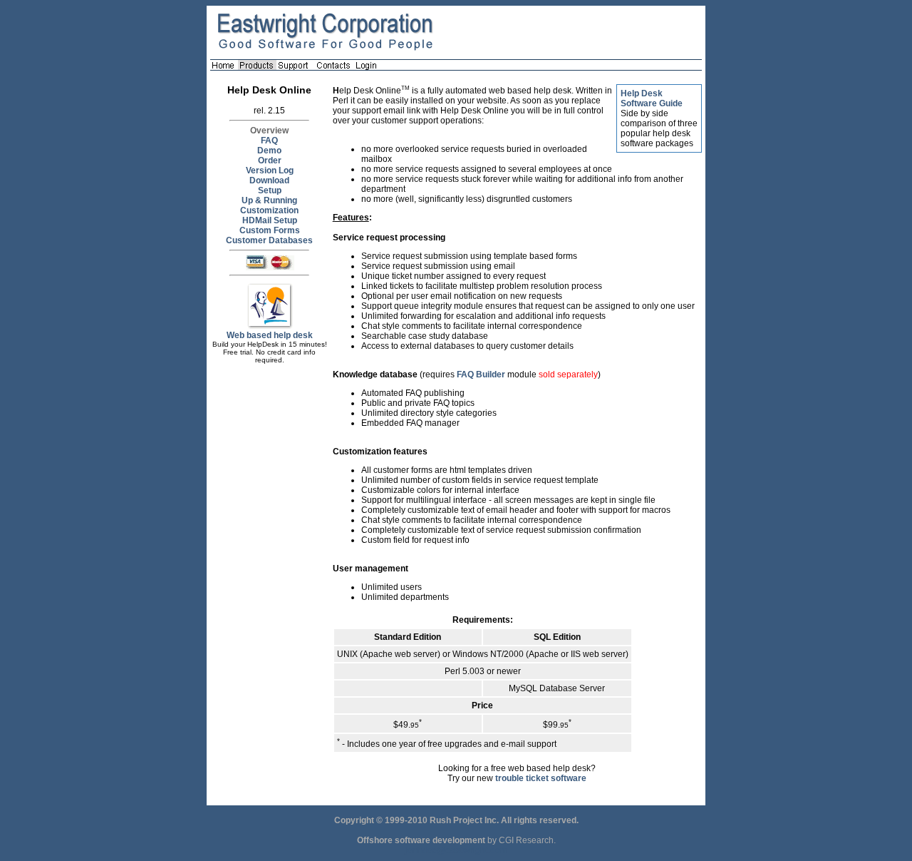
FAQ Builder (481, 374)
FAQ (269, 141)
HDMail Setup (269, 220)
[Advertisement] (269, 588)
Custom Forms (269, 230)
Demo (269, 151)
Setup (269, 190)
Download (269, 180)
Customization (269, 210)
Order (269, 160)
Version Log (270, 170)
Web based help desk (270, 335)
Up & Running (269, 200)
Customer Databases (269, 240)
